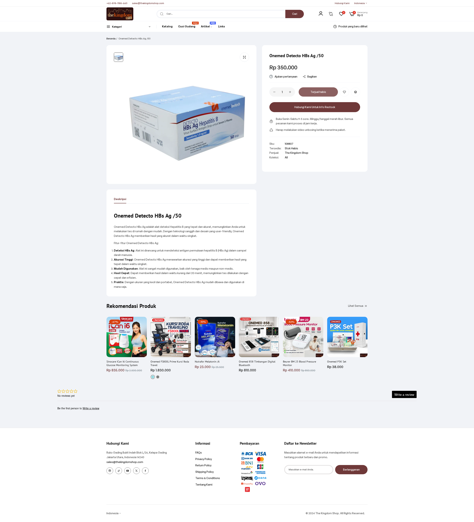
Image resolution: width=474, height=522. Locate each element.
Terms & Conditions (207, 478)
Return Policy (203, 465)
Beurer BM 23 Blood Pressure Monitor (299, 363)
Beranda (111, 38)
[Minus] (274, 92)
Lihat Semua (355, 305)
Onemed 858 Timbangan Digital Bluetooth (257, 363)
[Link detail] (109, 470)
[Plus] (290, 92)
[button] (344, 92)
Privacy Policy (203, 459)
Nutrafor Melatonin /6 (207, 361)
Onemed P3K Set (336, 361)
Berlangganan (351, 469)
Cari (294, 13)
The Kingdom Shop (296, 152)
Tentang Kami (203, 484)
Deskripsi (120, 199)
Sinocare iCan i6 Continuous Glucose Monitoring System (122, 363)
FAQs (198, 452)
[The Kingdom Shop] (119, 13)
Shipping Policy (204, 471)
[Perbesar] (244, 57)
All (286, 157)
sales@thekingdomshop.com (124, 462)
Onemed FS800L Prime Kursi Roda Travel (170, 363)
